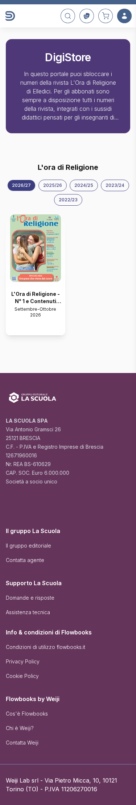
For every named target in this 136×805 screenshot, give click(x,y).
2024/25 (83, 185)
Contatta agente (25, 560)
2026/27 (21, 185)
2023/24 (115, 185)
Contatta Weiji (22, 742)
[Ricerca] (68, 16)
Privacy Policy (23, 661)
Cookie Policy (22, 676)
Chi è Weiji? (20, 728)
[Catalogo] (86, 16)
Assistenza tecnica (28, 612)
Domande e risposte (30, 598)
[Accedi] (124, 16)
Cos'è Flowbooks (27, 713)
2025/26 (52, 185)
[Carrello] (105, 16)
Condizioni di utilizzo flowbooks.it (45, 647)
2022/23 (68, 199)
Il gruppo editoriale (28, 545)
